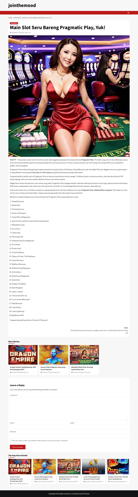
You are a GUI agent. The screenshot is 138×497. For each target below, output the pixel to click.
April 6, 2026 (121, 482)
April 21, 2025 (24, 32)
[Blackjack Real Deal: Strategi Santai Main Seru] (84, 355)
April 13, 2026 (96, 482)
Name (12, 423)
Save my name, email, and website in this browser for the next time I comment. (40, 440)
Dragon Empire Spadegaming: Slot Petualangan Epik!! (23, 368)
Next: (99, 330)
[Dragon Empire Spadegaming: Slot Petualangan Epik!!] (23, 355)
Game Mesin (14, 23)
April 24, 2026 (53, 372)
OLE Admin (15, 32)
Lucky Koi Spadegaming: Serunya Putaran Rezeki (92, 478)
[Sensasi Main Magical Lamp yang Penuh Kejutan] (53, 355)
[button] (128, 12)
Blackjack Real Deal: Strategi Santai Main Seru (82, 368)
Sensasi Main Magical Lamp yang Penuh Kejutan (53, 368)
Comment (14, 395)
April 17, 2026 (84, 372)
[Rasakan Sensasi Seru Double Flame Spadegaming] (118, 466)
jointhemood (22, 5)
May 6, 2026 (22, 372)
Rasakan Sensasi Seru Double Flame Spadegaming (118, 478)
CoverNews (75, 494)
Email (72, 423)
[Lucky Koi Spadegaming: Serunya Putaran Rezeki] (93, 466)
